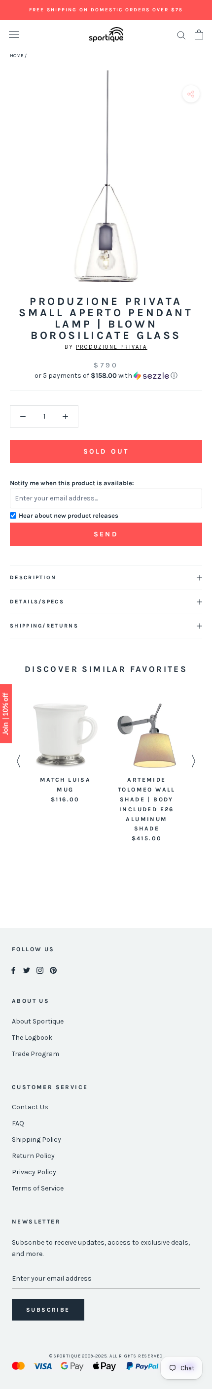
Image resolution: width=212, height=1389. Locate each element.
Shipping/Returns (44, 626)
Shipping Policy (36, 1139)
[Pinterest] (53, 970)
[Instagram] (39, 970)
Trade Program (35, 1054)
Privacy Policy (34, 1172)
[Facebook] (13, 970)
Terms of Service (38, 1188)
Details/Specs (37, 601)
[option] (65, 754)
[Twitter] (26, 970)
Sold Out (106, 451)
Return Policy (33, 1156)
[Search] (181, 35)
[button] (106, 375)
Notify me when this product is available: (72, 483)
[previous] (11, 187)
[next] (201, 187)
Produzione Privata (111, 347)
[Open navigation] (14, 34)
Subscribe (48, 1309)
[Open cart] (199, 34)
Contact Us (30, 1107)
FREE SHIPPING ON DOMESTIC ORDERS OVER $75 (106, 10)
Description (33, 577)
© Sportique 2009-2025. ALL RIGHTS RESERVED (106, 1356)
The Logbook (32, 1037)
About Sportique (38, 1021)
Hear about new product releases (68, 515)
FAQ (18, 1123)
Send (106, 534)
